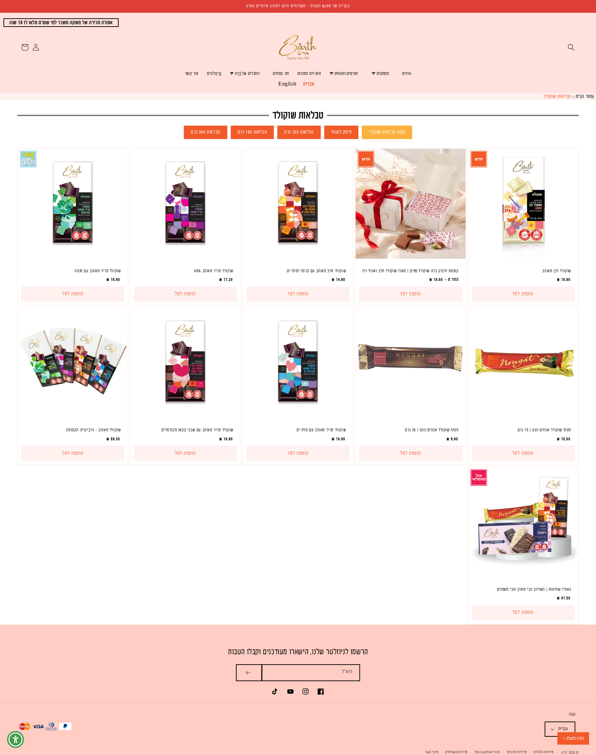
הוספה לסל (410, 294)
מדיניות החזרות (544, 752)
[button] (571, 47)
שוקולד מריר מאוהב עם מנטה (97, 270)
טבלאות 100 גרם (299, 132)
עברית (308, 84)
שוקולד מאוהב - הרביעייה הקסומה (93, 430)
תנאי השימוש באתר (487, 752)
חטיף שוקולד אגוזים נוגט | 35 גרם (431, 430)
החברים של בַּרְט (247, 73)
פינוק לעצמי (341, 132)
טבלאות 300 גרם (205, 132)
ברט (564, 753)
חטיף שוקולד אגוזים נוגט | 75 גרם (544, 430)
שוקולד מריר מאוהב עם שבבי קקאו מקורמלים (197, 430)
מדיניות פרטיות (517, 752)
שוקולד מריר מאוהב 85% (213, 270)
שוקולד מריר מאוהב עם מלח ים (321, 430)
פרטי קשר (432, 752)
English (287, 84)
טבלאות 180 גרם (252, 132)
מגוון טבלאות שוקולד (387, 132)
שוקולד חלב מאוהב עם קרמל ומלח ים (316, 270)
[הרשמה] (248, 672)
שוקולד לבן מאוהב (556, 270)
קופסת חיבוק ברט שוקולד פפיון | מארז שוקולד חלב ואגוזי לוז (410, 270)
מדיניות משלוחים (456, 752)
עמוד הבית (585, 96)
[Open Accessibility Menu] (15, 739)
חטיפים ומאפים (346, 73)
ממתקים (383, 73)
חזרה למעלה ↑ (573, 738)
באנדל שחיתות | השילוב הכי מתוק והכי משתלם (534, 589)
